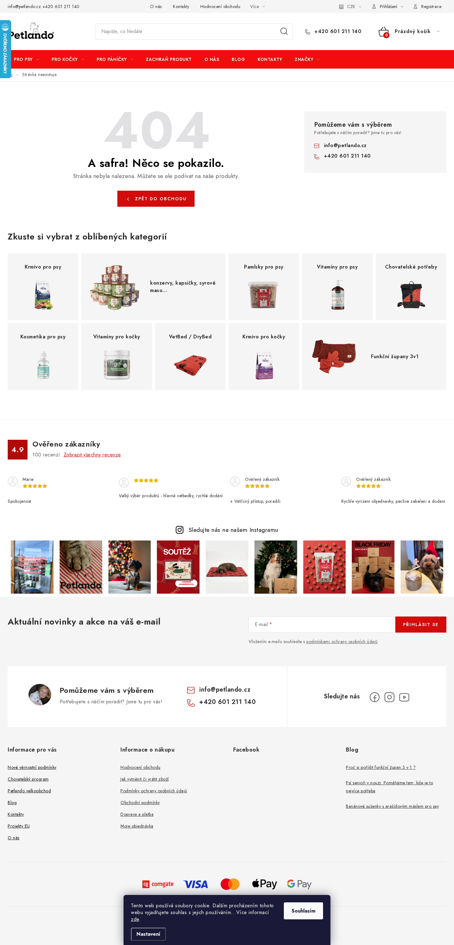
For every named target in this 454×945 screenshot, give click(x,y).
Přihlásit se (421, 624)
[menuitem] (26, 59)
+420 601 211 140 (61, 6)
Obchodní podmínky (140, 802)
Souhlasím (303, 910)
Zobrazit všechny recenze (92, 454)
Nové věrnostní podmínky (32, 767)
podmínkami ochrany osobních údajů (342, 641)
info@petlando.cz (24, 6)
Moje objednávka (136, 826)
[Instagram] (389, 697)
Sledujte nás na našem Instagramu (233, 529)
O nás (156, 6)
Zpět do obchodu (161, 199)
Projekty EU (19, 826)
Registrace (431, 6)
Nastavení (148, 934)
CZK (351, 6)
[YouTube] (404, 697)
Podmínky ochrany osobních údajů (153, 791)
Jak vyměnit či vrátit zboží (144, 779)
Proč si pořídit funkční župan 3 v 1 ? (381, 767)
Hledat (284, 31)
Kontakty (181, 6)
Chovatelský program (28, 779)
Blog (12, 802)
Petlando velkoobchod (29, 791)
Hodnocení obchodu (220, 6)
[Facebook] (375, 697)
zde (135, 919)
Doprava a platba (136, 814)
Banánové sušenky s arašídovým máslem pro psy (392, 806)
